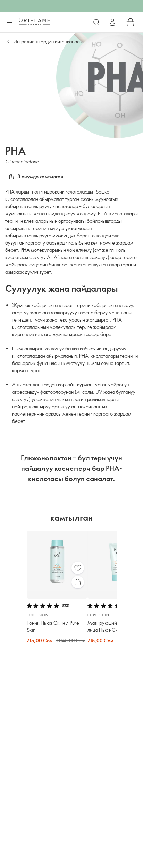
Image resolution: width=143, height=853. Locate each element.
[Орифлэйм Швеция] (34, 22)
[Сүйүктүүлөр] (78, 568)
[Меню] (9, 22)
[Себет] (130, 22)
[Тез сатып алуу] (78, 582)
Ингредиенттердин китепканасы (48, 41)
